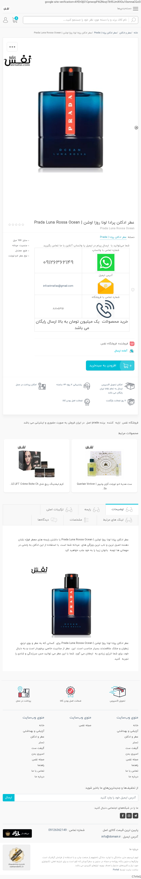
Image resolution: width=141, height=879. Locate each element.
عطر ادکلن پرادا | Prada (113, 237)
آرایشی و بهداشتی (127, 731)
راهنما (134, 765)
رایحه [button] (88, 510)
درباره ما (133, 777)
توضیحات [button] (118, 509)
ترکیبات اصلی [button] (55, 510)
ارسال (8, 797)
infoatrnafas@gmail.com (58, 286)
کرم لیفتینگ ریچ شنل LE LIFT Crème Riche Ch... (37, 484)
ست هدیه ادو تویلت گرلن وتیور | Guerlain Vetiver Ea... (104, 486)
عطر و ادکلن (131, 737)
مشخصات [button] (76, 520)
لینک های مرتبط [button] (113, 520)
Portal (116, 869)
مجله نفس (132, 760)
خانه (135, 725)
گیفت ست (132, 748)
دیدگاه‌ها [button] (44, 520)
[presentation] (136, 127)
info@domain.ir (111, 837)
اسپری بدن (132, 754)
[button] (14, 20)
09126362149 (57, 830)
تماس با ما (131, 771)
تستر (135, 742)
